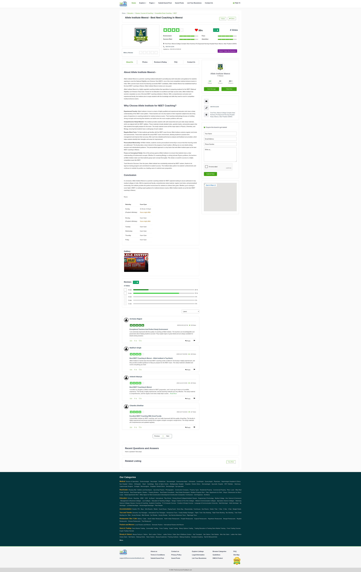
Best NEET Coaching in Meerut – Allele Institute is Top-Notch (151, 358)
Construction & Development (161, 494)
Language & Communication (203, 503)
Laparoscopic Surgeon (126, 486)
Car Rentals (153, 515)
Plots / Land (230, 490)
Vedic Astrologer (234, 503)
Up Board (152, 498)
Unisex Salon (123, 537)
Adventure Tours (181, 515)
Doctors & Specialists (132, 481)
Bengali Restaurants (229, 518)
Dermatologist (171, 481)
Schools (130, 498)
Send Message (211, 89)
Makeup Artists (140, 537)
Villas (236, 490)
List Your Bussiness (194, 3)
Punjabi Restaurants (187, 518)
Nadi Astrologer (223, 503)
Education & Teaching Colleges (161, 500)
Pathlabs (230, 484)
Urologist (136, 486)
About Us (129, 62)
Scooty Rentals (163, 515)
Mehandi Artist (213, 537)
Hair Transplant (197, 534)
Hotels (212, 509)
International (159, 498)
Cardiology (150, 484)
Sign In (237, 3)
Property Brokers (154, 492)
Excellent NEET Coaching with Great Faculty (145, 416)
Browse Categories (219, 551)
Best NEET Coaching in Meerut (141, 387)
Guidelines (216, 555)
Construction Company (182, 490)
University (215, 503)
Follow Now (229, 89)
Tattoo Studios (150, 537)
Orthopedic (192, 481)
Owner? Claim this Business (227, 51)
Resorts (150, 509)
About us (154, 551)
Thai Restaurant (146, 521)
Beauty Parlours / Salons (140, 534)
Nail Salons (132, 537)
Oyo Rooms (205, 509)
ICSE (146, 498)
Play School (167, 498)
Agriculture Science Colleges (225, 500)
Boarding (136, 498)
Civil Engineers (198, 494)
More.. (122, 540)
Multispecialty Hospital (176, 484)
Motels (156, 509)
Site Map (236, 555)
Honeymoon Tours (171, 512)
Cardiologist (200, 481)
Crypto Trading (173, 528)
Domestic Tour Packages (139, 512)
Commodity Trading (152, 528)
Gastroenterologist (181, 481)
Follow (223, 18)
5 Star (225, 509)
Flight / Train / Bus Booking (203, 512)
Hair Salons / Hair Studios (211, 534)
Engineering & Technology (206, 498)
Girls (146, 509)
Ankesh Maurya (136, 377)
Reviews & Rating (160, 62)
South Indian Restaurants (155, 518)
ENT (225, 484)
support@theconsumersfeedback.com (132, 558)
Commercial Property (219, 490)
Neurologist (153, 481)
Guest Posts (179, 3)
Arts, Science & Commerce (233, 498)
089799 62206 (170, 46)
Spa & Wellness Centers (184, 534)
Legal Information (198, 555)
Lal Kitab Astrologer (132, 505)
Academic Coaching (155, 503)
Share (232, 18)
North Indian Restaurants (171, 518)
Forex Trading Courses (234, 528)
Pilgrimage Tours (192, 515)
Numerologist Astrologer (147, 505)
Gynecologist (209, 481)
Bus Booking (229, 512)
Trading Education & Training (203, 528)
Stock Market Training (218, 528)
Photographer (170, 490)
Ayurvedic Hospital (217, 484)
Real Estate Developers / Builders (186, 492)
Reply (188, 341)
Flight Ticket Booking (218, 512)
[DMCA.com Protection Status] (236, 561)
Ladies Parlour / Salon (169, 534)
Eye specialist (179, 486)
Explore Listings (198, 551)
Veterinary (237, 484)
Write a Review (128, 52)
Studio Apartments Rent (131, 494)
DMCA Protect (218, 558)
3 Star (220, 509)
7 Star (216, 509)
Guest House (163, 509)
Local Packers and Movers (143, 524)
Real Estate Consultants (167, 492)
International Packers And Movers (174, 524)
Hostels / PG (136, 509)
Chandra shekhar (137, 406)
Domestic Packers (157, 524)
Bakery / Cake (142, 518)
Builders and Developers (144, 490)
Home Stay (180, 509)
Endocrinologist (144, 481)
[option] (136, 262)
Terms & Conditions (158, 555)
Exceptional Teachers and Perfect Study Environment (149, 329)
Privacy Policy (176, 555)
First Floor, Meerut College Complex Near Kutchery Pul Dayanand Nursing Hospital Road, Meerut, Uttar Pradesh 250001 (222, 114)
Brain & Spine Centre (161, 484)
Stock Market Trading (138, 528)
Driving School (176, 498)
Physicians (217, 481)
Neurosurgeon (145, 486)
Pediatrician (162, 481)
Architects (207, 494)
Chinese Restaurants (134, 521)
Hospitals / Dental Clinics (192, 484)
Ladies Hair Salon (236, 534)
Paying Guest (172, 509)
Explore (142, 3)
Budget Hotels (237, 509)
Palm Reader (159, 505)
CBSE (142, 498)
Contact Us (209, 3)
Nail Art (206, 537)
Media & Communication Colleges (205, 500)
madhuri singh (135, 348)
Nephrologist (225, 481)
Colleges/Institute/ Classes (189, 498)
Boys (142, 509)
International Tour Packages (157, 512)
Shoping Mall (132, 490)
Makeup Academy (185, 537)
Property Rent (200, 492)
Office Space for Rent (146, 494)
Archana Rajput (136, 319)
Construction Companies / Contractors (181, 494)
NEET (175, 13)
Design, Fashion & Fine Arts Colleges (183, 500)
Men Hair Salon (224, 534)
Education (130, 13)
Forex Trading (163, 528)
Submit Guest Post (165, 3)
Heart (144, 484)
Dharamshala (189, 509)
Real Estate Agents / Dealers (138, 492)
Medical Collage (219, 498)
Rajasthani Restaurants (215, 518)
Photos (145, 62)
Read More (173, 393)
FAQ (175, 62)
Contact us (175, 551)
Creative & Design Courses (185, 503)
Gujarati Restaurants (200, 518)
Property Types (194, 490)
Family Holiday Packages (186, 512)
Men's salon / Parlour (155, 534)
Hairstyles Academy (197, 537)
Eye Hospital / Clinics (126, 484)
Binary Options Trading (186, 528)
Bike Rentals (145, 515)
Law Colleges (146, 500)
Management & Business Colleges (130, 500)
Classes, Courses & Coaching (144, 13)
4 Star (230, 509)
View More (231, 462)
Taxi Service (172, 515)
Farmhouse (197, 509)
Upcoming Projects (158, 490)
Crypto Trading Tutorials (127, 531)
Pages (151, 3)
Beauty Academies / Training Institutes (167, 537)
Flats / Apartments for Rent (214, 492)
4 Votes (234, 30)
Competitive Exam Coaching (163, 13)
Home (134, 3)
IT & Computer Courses (169, 503)
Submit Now (210, 174)
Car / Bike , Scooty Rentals (133, 515)
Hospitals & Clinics (235, 481)
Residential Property (206, 490)
